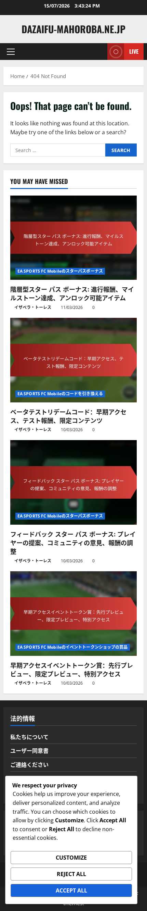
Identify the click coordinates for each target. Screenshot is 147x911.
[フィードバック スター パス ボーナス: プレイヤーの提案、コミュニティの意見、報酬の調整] (73, 482)
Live (133, 51)
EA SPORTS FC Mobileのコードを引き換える (60, 394)
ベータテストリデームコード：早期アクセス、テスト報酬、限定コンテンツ (68, 416)
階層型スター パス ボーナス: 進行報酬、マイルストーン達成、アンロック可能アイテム (72, 293)
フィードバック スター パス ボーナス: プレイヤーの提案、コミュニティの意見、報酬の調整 (73, 542)
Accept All (71, 890)
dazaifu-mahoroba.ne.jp (73, 29)
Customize (71, 857)
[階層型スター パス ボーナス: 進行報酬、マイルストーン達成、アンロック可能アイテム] (73, 238)
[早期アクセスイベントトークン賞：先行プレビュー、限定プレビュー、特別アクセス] (73, 613)
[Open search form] (99, 51)
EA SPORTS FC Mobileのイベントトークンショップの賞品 (72, 647)
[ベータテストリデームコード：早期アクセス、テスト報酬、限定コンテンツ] (73, 360)
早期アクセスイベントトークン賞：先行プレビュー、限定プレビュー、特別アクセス (71, 669)
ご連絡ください (29, 764)
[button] (10, 52)
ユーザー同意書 (29, 750)
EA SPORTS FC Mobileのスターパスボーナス (60, 271)
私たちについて (29, 737)
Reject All (71, 874)
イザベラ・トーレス (32, 307)
